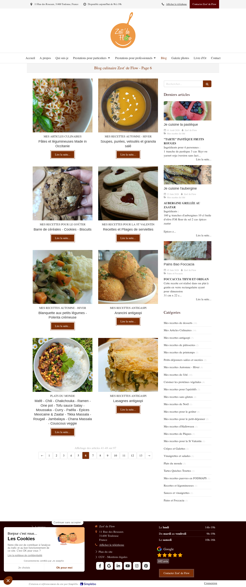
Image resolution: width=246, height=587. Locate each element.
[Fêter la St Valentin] (128, 193)
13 (140, 455)
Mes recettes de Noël (176, 404)
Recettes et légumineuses (179, 485)
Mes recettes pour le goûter (180, 411)
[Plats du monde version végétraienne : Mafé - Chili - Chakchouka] (62, 365)
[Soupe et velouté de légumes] (128, 105)
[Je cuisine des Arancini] (128, 277)
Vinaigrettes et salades (177, 456)
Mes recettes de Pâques (177, 434)
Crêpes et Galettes (174, 448)
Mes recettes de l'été (176, 374)
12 (132, 455)
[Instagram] (137, 566)
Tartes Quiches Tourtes (177, 470)
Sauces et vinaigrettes (176, 493)
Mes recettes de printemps (179, 352)
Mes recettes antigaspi (177, 337)
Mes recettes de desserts (178, 323)
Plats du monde (173, 463)
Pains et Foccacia (174, 500)
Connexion (210, 583)
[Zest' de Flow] (123, 47)
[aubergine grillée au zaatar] (187, 174)
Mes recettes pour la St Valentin (183, 441)
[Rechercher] (207, 83)
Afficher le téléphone (176, 4)
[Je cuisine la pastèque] (187, 110)
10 (115, 455)
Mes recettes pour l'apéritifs (180, 389)
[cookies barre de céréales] (62, 193)
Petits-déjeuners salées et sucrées (183, 360)
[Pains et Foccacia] (187, 250)
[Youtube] (127, 566)
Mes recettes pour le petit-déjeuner (184, 419)
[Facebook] (100, 566)
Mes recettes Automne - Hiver (181, 367)
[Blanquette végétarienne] (62, 277)
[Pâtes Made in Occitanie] (62, 105)
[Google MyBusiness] (109, 566)
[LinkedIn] (118, 566)
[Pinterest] (146, 566)
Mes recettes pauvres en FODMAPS (185, 478)
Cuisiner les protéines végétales (182, 382)
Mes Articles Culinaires (178, 330)
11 (123, 455)
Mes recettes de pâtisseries (179, 345)
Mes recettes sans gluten (178, 397)
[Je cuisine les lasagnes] (128, 365)
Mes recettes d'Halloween (179, 426)
